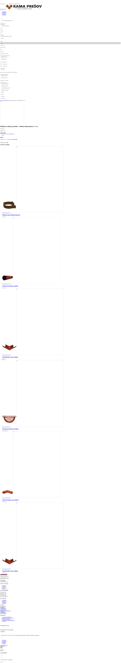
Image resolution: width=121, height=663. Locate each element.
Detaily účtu (4, 585)
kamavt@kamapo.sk (3, 613)
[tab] (61, 135)
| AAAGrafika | (10, 659)
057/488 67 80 (2, 611)
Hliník (7, 100)
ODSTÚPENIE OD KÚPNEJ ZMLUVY (8, 620)
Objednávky (4, 586)
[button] (4, 212)
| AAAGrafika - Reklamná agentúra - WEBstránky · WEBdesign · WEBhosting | (27, 635)
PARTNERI (4, 602)
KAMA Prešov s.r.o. (11, 133)
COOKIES (4, 621)
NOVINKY (4, 640)
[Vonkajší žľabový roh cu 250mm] (32, 568)
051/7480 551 (2, 607)
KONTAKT (4, 603)
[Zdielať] (2, 661)
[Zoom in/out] (0, 661)
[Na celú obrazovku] (1, 661)
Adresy (3, 588)
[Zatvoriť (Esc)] (3, 661)
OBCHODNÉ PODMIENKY (6, 617)
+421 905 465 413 (3, 608)
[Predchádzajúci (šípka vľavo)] (0, 662)
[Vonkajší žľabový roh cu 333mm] (32, 354)
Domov (1, 100)
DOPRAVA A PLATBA (6, 618)
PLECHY (4, 100)
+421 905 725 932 (3, 612)
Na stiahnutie (4, 587)
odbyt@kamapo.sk (3, 609)
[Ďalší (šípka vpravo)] (1, 662)
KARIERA (4, 601)
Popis (3, 135)
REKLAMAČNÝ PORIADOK (7, 619)
